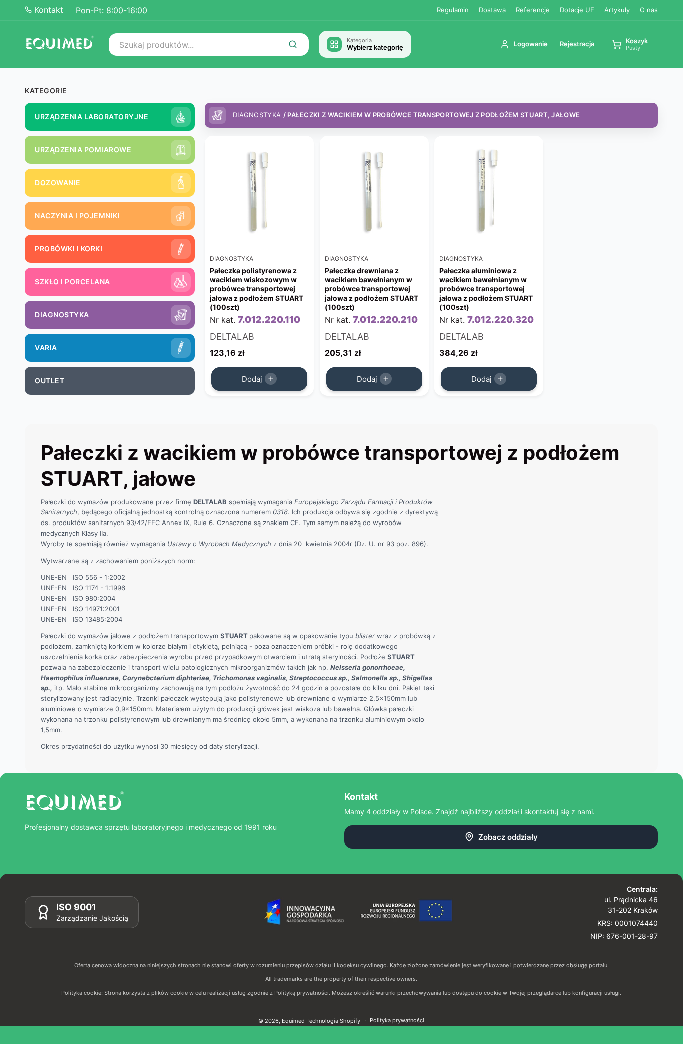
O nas (649, 10)
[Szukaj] (293, 44)
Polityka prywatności (397, 1020)
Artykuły (617, 10)
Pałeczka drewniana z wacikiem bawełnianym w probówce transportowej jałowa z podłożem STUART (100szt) (371, 288)
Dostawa (492, 10)
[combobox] (209, 44)
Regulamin (453, 10)
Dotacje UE (577, 10)
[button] (630, 44)
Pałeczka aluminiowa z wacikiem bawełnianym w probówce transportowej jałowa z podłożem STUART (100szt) (486, 288)
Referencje (533, 10)
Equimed (293, 1020)
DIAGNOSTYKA (258, 115)
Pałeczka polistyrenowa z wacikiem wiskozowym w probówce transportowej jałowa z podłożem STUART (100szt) (257, 288)
